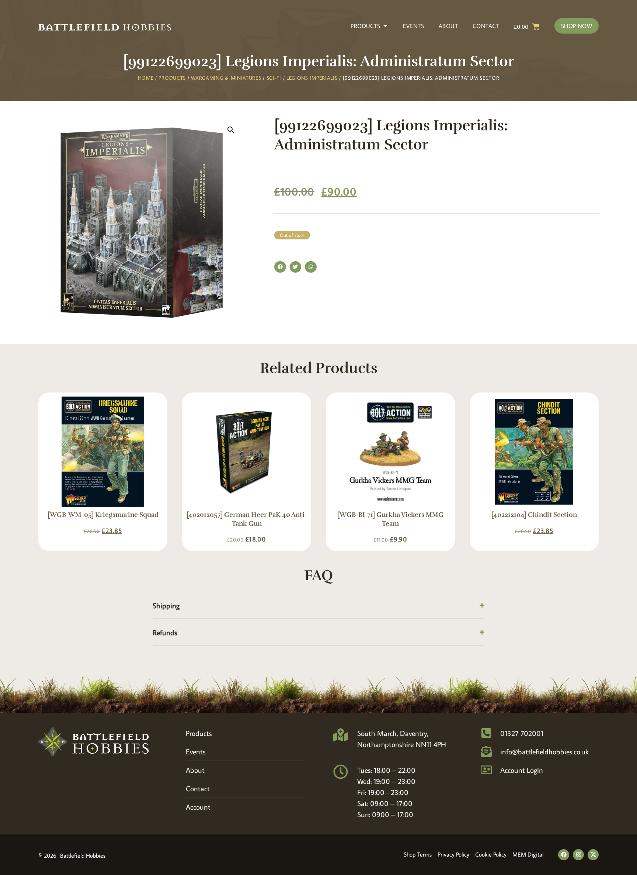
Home (146, 78)
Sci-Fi (274, 78)
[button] (230, 129)
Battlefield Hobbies (82, 855)
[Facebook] (563, 854)
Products (172, 78)
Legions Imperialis (312, 78)
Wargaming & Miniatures (226, 78)
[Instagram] (578, 854)
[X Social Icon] (593, 854)
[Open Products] (385, 25)
